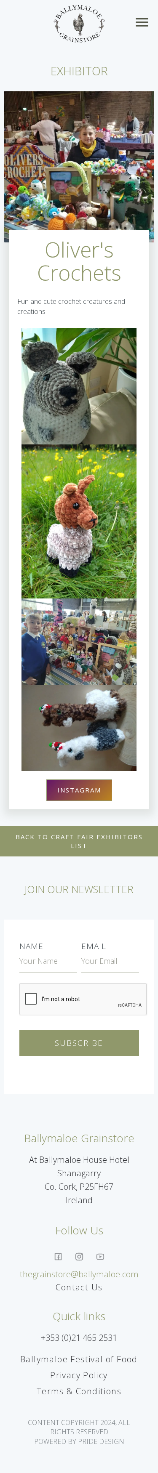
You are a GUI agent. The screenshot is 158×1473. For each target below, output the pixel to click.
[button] (144, 24)
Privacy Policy (79, 1375)
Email (93, 946)
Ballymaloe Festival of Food (79, 1359)
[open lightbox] (79, 386)
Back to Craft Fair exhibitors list (79, 841)
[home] (79, 24)
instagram (79, 790)
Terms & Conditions (79, 1391)
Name (31, 946)
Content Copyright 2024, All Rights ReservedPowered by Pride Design (79, 1432)
